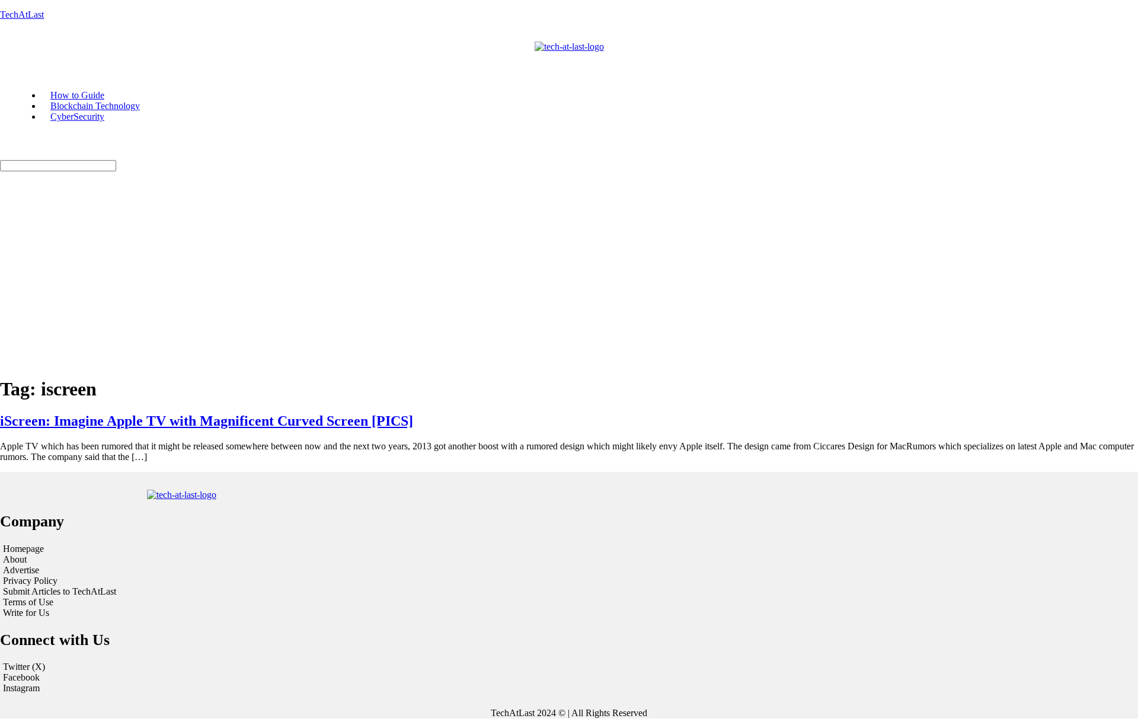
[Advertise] (196, 570)
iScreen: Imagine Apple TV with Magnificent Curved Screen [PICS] (206, 421)
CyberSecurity (77, 116)
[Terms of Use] (196, 602)
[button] (474, 57)
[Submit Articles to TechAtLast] (196, 591)
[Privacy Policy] (196, 581)
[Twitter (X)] (569, 667)
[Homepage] (196, 549)
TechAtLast (22, 14)
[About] (196, 559)
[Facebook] (569, 677)
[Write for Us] (196, 613)
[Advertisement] (569, 283)
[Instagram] (569, 688)
